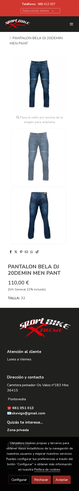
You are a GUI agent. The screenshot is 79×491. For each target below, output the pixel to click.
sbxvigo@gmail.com (28, 413)
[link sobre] (39, 331)
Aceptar (62, 479)
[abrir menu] (71, 24)
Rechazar (41, 479)
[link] (17, 24)
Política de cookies (47, 469)
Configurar (19, 479)
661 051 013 (23, 408)
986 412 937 (46, 4)
